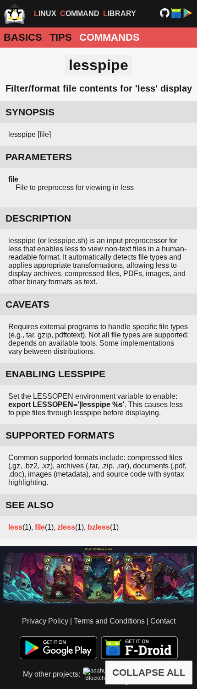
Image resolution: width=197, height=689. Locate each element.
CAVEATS (27, 304)
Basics (23, 37)
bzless (99, 527)
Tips (60, 37)
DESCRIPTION (38, 218)
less (15, 527)
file (40, 527)
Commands (109, 37)
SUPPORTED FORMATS (60, 435)
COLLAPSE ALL (149, 672)
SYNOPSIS (30, 112)
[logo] (15, 14)
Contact (162, 621)
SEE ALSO (29, 504)
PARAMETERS (38, 157)
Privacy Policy (45, 621)
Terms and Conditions (109, 621)
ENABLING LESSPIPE (55, 374)
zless (66, 527)
